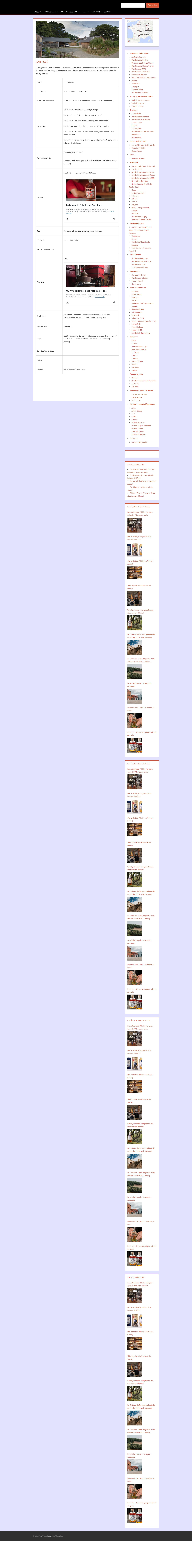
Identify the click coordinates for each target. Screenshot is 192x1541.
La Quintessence (138, 193)
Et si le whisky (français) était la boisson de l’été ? (139, 538)
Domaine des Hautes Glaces (142, 63)
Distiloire (135, 378)
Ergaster (135, 245)
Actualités (96, 12)
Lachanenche (137, 397)
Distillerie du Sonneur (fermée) (144, 381)
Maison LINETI (137, 330)
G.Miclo (134, 210)
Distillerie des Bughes (140, 60)
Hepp (134, 190)
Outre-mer (134, 438)
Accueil (38, 12)
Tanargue (135, 86)
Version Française (138, 434)
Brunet (134, 306)
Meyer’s (135, 205)
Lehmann (135, 196)
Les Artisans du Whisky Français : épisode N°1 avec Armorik (140, 513)
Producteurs (50, 12)
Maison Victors (137, 361)
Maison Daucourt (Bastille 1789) (144, 321)
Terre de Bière (137, 89)
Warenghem (136, 137)
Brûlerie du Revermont (140, 100)
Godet (134, 417)
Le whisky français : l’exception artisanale (139, 684)
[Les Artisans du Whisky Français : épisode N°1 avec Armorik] (134, 525)
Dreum (134, 239)
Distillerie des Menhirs (140, 117)
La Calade (135, 352)
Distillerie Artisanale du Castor (143, 175)
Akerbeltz (135, 291)
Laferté (134, 420)
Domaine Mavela (138, 158)
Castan (134, 343)
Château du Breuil (138, 275)
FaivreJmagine (137, 312)
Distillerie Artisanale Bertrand (143, 172)
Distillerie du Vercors (140, 92)
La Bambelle (136, 114)
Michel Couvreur (138, 103)
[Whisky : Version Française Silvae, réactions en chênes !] (134, 622)
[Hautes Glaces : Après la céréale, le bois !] (134, 720)
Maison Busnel (137, 281)
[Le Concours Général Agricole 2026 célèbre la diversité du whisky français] (134, 671)
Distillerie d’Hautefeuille (141, 242)
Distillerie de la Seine (140, 278)
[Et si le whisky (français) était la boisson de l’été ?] (134, 549)
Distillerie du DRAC (139, 69)
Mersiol (134, 202)
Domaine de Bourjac (139, 346)
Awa (133, 414)
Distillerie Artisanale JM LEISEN (143, 178)
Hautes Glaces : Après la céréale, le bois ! (140, 709)
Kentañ (134, 125)
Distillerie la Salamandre (141, 333)
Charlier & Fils (137, 169)
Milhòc (134, 364)
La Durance (136, 400)
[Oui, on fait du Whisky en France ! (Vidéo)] (134, 573)
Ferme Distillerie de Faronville (143, 145)
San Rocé (135, 387)
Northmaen (136, 284)
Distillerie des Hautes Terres (143, 66)
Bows (134, 340)
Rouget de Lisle (137, 106)
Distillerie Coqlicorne (140, 258)
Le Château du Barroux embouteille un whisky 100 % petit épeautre (141, 635)
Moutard (135, 213)
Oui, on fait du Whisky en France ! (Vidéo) (140, 562)
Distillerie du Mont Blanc (141, 72)
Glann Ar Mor (137, 122)
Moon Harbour (137, 327)
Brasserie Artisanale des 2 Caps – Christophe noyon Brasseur (140, 230)
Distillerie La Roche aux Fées (143, 131)
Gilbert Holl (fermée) (140, 181)
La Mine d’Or (136, 128)
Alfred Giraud (137, 294)
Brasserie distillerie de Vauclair (143, 166)
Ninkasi (134, 81)
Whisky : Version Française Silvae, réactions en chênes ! (140, 611)
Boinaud (135, 300)
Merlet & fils (136, 324)
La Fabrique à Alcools (140, 267)
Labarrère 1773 (138, 318)
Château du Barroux (139, 394)
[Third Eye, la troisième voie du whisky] (134, 598)
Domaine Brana (138, 309)
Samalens (135, 367)
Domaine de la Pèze (139, 349)
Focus (84, 12)
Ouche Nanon (137, 151)
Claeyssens (136, 236)
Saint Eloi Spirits (138, 431)
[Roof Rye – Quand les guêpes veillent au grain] (134, 745)
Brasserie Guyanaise (139, 442)
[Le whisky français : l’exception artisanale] (134, 696)
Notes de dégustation (69, 12)
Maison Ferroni (137, 428)
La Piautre (135, 384)
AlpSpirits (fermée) (139, 57)
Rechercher (152, 5)
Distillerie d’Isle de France (141, 261)
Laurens (135, 358)
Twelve (134, 370)
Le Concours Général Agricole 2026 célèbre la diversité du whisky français (141, 660)
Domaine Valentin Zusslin (141, 219)
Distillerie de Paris (138, 264)
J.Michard (135, 315)
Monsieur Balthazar (139, 75)
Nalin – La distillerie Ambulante (144, 78)
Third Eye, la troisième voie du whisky (139, 587)
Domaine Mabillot (138, 148)
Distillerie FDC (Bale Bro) (141, 120)
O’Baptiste (136, 83)
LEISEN (134, 199)
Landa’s (134, 355)
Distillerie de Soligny (139, 216)
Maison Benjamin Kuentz (141, 425)
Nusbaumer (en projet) (140, 208)
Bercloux (135, 297)
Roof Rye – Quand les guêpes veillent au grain (141, 733)
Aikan (134, 408)
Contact (107, 12)
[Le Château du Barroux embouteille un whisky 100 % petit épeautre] (134, 647)
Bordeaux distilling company (142, 303)
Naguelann (136, 134)
